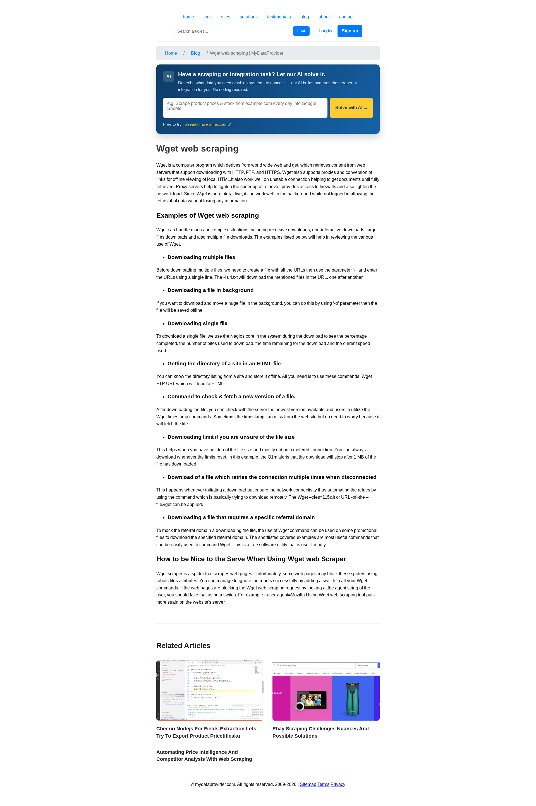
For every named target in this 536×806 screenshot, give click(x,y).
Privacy (338, 784)
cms (208, 17)
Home (171, 53)
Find (301, 31)
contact (346, 17)
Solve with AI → (351, 107)
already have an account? (208, 124)
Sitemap (308, 784)
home (188, 17)
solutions (249, 17)
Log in (325, 30)
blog (304, 17)
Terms (323, 784)
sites (225, 17)
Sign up (350, 30)
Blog (195, 53)
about (324, 17)
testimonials (279, 17)
